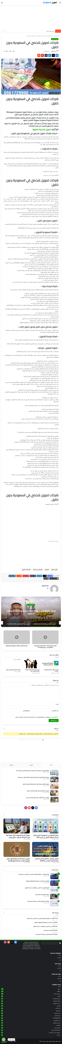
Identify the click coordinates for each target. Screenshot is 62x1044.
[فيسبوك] (57, 55)
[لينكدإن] (49, 55)
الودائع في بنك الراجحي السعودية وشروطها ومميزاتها (37, 881)
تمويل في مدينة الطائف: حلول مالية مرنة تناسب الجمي (37, 798)
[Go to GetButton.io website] (3, 1042)
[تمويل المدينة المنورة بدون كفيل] (11, 663)
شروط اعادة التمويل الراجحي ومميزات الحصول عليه (38, 901)
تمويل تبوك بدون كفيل (48, 175)
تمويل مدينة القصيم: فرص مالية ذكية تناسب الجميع (31, 612)
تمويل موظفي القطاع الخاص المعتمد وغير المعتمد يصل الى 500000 (47, 859)
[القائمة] (2, 3)
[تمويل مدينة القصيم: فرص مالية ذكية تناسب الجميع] (54, 793)
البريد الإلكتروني (55, 710)
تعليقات (11, 765)
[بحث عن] (60, 3)
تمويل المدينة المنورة (42, 129)
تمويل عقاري (57, 1013)
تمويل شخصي (50, 35)
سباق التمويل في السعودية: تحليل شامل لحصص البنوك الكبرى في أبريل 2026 (32, 771)
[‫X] (53, 55)
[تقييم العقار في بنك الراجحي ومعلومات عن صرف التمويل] (54, 890)
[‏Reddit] (38, 55)
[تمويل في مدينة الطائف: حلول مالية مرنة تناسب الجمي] (54, 799)
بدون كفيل (54, 569)
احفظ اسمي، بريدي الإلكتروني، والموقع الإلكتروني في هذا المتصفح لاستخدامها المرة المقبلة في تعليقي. (36, 717)
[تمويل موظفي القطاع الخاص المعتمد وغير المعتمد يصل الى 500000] (45, 849)
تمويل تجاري (57, 1027)
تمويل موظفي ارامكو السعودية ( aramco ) (51, 670)
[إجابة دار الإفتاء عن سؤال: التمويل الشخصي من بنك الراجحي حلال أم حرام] (54, 876)
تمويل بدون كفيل (37, 569)
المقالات (58, 1025)
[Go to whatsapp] (4, 1039)
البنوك (58, 996)
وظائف (58, 991)
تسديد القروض (57, 1020)
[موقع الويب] (48, 588)
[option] (31, 612)
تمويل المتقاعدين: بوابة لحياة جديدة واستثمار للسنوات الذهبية (36, 784)
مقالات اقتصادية (56, 1001)
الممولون (58, 1010)
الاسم (57, 704)
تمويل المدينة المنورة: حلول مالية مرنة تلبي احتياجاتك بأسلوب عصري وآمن (33, 777)
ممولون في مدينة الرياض (54, 1032)
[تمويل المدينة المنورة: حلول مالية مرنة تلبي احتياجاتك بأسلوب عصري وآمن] (54, 779)
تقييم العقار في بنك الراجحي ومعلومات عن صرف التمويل (37, 888)
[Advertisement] (31, 17)
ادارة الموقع (53, 51)
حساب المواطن (56, 1003)
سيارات (58, 1035)
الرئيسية (56, 35)
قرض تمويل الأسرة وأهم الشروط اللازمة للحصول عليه (32, 670)
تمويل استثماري (56, 1022)
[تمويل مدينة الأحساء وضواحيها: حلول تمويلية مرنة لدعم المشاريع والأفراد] (16, 849)
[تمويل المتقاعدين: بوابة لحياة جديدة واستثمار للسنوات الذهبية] (54, 786)
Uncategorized (31, 606)
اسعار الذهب (57, 1015)
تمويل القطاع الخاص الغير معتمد (42, 895)
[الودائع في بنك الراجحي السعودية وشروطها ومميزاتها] (54, 883)
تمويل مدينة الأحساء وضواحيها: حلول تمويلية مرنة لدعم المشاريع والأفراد (18, 859)
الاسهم (58, 1005)
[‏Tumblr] (46, 55)
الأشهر (31, 765)
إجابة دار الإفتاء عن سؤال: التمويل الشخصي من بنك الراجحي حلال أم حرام (34, 874)
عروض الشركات (56, 998)
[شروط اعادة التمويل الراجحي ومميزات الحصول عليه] (54, 903)
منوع (59, 988)
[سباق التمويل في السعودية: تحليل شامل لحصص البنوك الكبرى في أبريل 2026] (54, 773)
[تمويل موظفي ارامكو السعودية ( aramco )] (50, 663)
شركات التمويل (26, 569)
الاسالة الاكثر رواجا (56, 1030)
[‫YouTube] (29, 807)
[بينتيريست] (42, 55)
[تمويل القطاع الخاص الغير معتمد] (54, 896)
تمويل (46, 569)
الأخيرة (51, 765)
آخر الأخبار (57, 1008)
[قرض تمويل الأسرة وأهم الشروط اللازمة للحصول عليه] (31, 663)
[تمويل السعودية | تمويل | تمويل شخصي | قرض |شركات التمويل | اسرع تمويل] (50, 2)
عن (60, 959)
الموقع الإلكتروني (26, 710)
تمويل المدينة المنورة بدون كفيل (13, 670)
